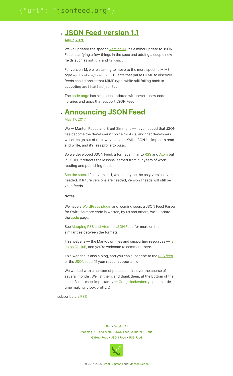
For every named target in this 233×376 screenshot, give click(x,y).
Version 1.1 (121, 326)
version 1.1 (117, 49)
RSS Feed (135, 337)
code (75, 217)
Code (149, 332)
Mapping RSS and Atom (96, 332)
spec (69, 282)
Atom (163, 154)
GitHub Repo (99, 337)
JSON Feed (118, 337)
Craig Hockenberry (134, 282)
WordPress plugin (96, 206)
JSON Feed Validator (128, 332)
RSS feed (165, 256)
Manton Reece (139, 364)
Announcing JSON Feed (105, 112)
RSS (148, 154)
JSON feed (84, 261)
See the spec (75, 175)
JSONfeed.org (82, 10)
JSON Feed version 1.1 (102, 32)
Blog (108, 326)
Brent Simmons (113, 364)
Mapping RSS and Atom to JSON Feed (103, 226)
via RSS (80, 296)
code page (80, 96)
